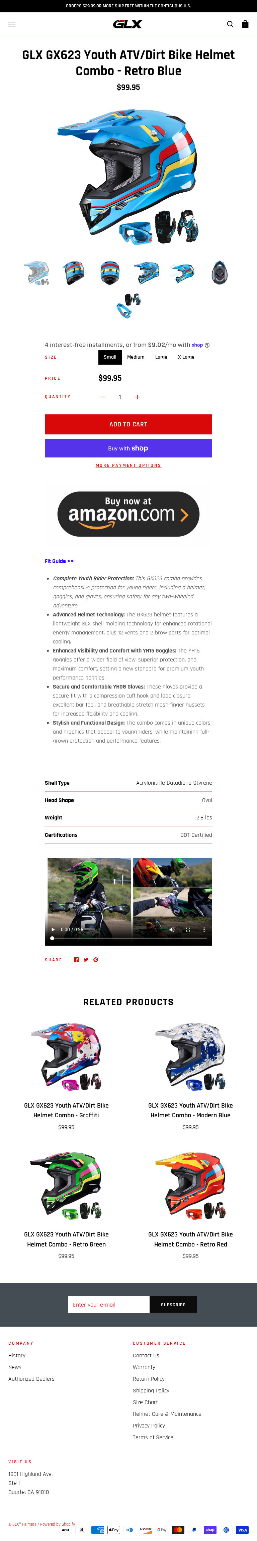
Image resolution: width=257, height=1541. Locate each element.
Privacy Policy (149, 1425)
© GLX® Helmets (22, 1524)
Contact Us (146, 1355)
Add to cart (128, 424)
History (16, 1355)
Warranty (144, 1367)
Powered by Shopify (57, 1524)
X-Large (186, 357)
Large (161, 357)
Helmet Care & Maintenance (167, 1414)
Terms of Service (153, 1437)
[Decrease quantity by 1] (102, 396)
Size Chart (145, 1402)
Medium (136, 357)
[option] (128, 175)
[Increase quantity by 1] (137, 396)
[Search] (230, 24)
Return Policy (149, 1379)
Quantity (58, 397)
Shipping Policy (151, 1390)
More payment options (129, 465)
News (14, 1367)
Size (51, 357)
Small (110, 357)
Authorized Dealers (31, 1379)
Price (53, 378)
